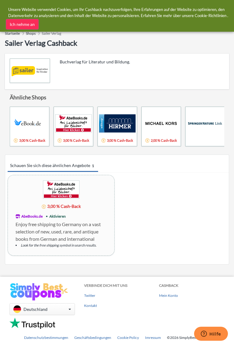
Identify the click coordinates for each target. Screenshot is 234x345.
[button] (42, 309)
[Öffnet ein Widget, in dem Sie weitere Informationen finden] (211, 334)
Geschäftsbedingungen (92, 337)
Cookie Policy (128, 337)
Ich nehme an (22, 24)
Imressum (153, 337)
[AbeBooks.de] (61, 189)
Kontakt (90, 305)
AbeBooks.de (32, 216)
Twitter (89, 295)
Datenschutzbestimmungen (46, 337)
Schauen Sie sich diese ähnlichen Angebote (52, 165)
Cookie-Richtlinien (210, 15)
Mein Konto (168, 295)
